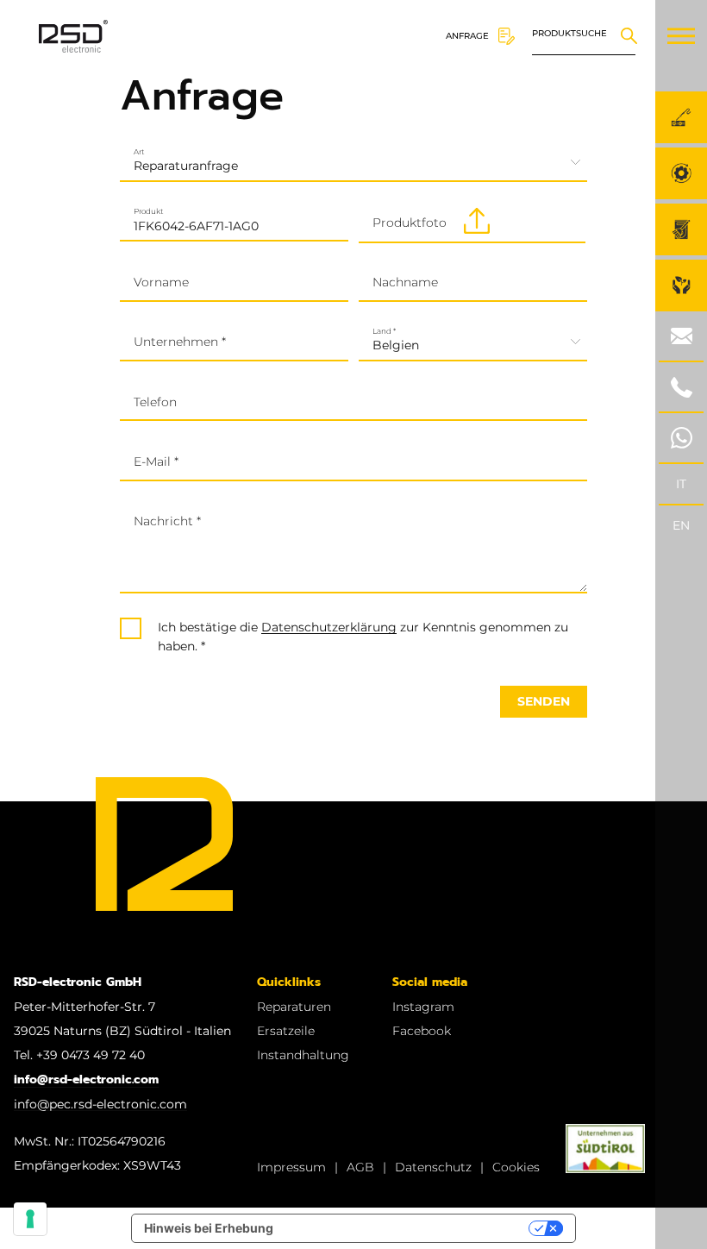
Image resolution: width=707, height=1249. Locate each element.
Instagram (423, 1006)
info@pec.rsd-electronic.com (100, 1104)
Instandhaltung (303, 1055)
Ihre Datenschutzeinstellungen (408, 1228)
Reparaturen (294, 1006)
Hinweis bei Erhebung (208, 1228)
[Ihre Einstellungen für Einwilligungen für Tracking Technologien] (30, 1218)
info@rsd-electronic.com (86, 1079)
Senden (543, 701)
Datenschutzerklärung (329, 627)
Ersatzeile (286, 1031)
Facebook (421, 1031)
